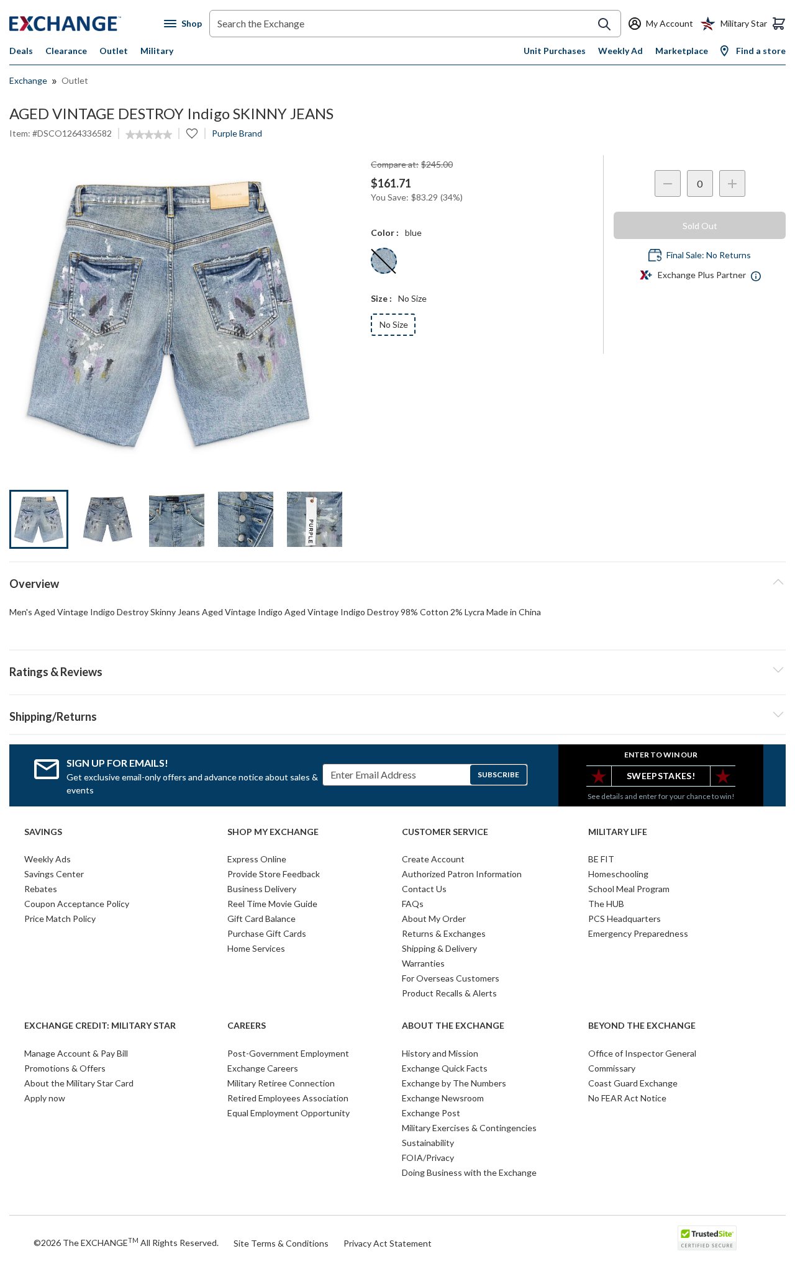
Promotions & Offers (65, 1068)
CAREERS (246, 1026)
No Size (393, 324)
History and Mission (440, 1053)
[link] (148, 135)
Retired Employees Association (287, 1098)
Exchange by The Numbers (454, 1083)
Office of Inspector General (642, 1053)
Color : (385, 232)
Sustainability (428, 1142)
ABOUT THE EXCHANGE (453, 1026)
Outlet (113, 50)
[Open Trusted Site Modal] (707, 1238)
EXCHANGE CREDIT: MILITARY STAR (100, 1026)
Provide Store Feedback (273, 874)
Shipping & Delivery (439, 948)
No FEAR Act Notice (627, 1098)
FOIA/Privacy (428, 1157)
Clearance (66, 50)
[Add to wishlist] (192, 133)
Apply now (44, 1098)
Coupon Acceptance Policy (76, 903)
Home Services (256, 948)
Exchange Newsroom (443, 1098)
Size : (381, 298)
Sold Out (700, 225)
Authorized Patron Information (462, 874)
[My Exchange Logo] (86, 23)
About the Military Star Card (79, 1083)
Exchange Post (431, 1113)
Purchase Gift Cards (266, 933)
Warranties (423, 963)
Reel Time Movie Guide (272, 903)
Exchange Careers (262, 1068)
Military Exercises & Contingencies (469, 1127)
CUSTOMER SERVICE (445, 832)
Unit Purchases (555, 50)
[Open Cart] (779, 23)
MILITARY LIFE (617, 832)
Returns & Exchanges (444, 933)
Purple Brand (237, 133)
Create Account (433, 859)
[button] (397, 670)
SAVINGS (43, 832)
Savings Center (54, 874)
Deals (21, 50)
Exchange (28, 80)
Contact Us (424, 888)
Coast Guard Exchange (633, 1083)
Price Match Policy (60, 918)
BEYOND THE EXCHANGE (642, 1026)
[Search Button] (604, 24)
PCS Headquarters (624, 918)
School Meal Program (629, 888)
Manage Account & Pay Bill (76, 1053)
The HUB (606, 903)
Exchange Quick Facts (445, 1068)
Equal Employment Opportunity (288, 1113)
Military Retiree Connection (281, 1083)
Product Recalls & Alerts (449, 993)
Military (156, 50)
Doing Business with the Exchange (469, 1172)
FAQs (413, 903)
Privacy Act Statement (387, 1243)
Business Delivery (261, 888)
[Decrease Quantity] (668, 183)
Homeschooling (618, 874)
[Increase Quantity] (732, 183)
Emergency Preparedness (638, 933)
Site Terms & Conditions (281, 1243)
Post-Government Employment (288, 1053)
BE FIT (601, 859)
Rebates (40, 888)
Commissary (611, 1068)
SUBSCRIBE (498, 774)
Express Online (256, 859)
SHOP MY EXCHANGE (273, 832)
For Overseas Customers (450, 978)
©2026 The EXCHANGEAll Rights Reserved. (126, 1242)
